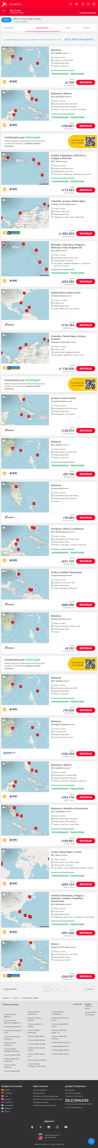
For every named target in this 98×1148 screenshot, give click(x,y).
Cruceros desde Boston (12, 1026)
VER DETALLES (86, 82)
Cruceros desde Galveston (10, 1066)
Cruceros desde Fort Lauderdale (11, 1060)
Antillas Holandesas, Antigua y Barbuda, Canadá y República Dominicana (67, 898)
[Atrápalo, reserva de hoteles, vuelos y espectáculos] (4, 4)
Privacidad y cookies (40, 1102)
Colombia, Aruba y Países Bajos (68, 201)
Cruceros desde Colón (12, 1055)
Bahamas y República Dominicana (69, 808)
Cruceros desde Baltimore (10, 1015)
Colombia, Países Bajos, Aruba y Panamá (68, 338)
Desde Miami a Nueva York (66, 292)
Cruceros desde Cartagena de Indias (11, 1050)
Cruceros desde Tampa (60, 1054)
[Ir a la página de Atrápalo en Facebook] (49, 1127)
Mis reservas (69, 1090)
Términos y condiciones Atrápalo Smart (48, 1099)
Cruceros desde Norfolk (37, 1044)
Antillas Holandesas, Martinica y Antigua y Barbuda (68, 157)
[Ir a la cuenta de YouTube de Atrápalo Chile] (65, 1127)
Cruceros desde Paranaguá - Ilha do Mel (37, 1065)
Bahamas (56, 49)
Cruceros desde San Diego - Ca (59, 1031)
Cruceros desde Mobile (36, 1040)
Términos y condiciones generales (45, 1096)
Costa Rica (8, 1102)
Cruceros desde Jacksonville (33, 1013)
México (55, 943)
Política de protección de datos (44, 1105)
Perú (6, 1096)
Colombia (8, 1093)
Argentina (8, 1108)
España (7, 1090)
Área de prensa (38, 1093)
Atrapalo (6, 998)
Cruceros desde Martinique (33, 1031)
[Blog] (32, 1127)
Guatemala (8, 1105)
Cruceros (15, 998)
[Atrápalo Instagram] (57, 1127)
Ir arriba (89, 989)
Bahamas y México (61, 93)
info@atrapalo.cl (76, 1107)
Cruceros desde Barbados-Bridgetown (12, 1021)
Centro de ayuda (88, 1007)
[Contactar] (91, 1141)
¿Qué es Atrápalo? (40, 1090)
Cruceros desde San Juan (61, 1042)
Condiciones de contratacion (90, 1013)
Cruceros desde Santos (60, 1046)
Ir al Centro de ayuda (73, 1093)
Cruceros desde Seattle (60, 1050)
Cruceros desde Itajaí (12, 1071)
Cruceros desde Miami (36, 1036)
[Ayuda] (88, 3)
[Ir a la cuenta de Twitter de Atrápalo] (40, 1127)
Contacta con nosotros (73, 1096)
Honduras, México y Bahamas (67, 528)
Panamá (7, 1099)
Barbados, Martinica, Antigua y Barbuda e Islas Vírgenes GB (68, 246)
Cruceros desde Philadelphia (57, 1013)
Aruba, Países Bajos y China (66, 851)
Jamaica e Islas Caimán (63, 398)
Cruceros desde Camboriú (10, 1044)
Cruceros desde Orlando (37, 1060)
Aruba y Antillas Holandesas (66, 572)
